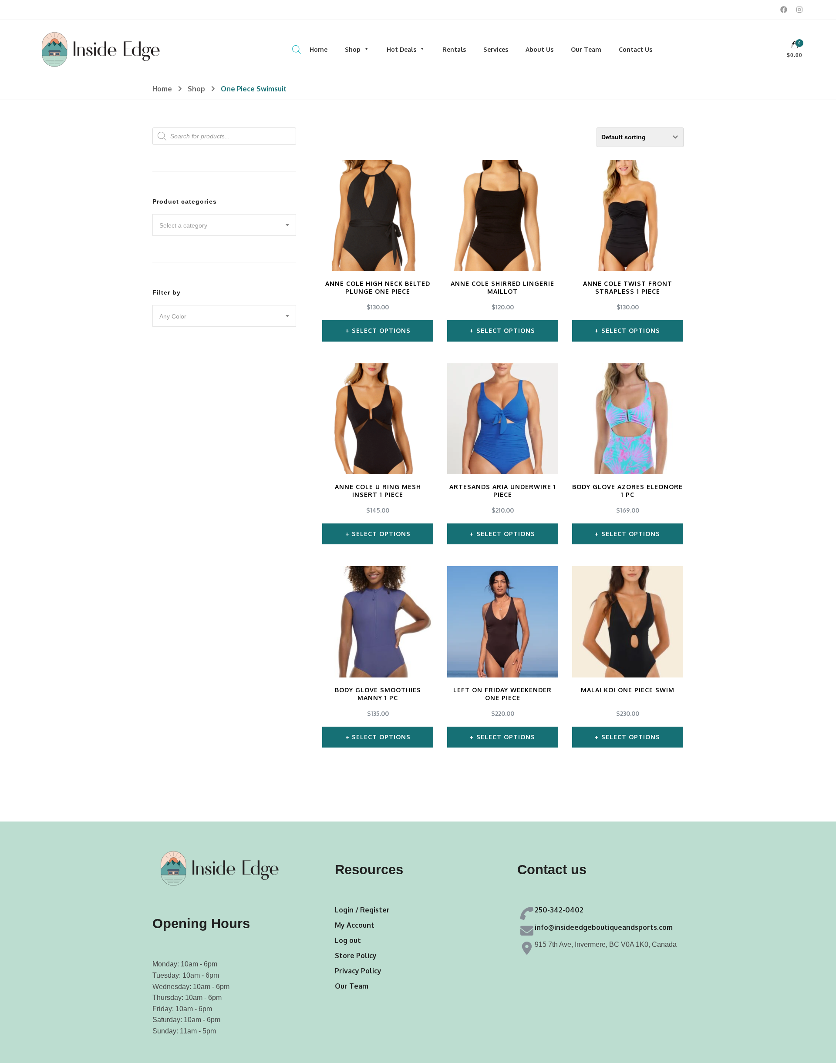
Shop (353, 49)
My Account (354, 925)
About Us (539, 49)
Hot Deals (401, 49)
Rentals (454, 49)
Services (495, 49)
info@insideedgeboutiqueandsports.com (604, 927)
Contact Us (635, 49)
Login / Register (362, 909)
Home (318, 49)
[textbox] (224, 225)
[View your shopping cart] (795, 47)
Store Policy (356, 955)
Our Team (586, 49)
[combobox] (224, 225)
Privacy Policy (358, 970)
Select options (381, 330)
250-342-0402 (559, 909)
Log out (348, 940)
